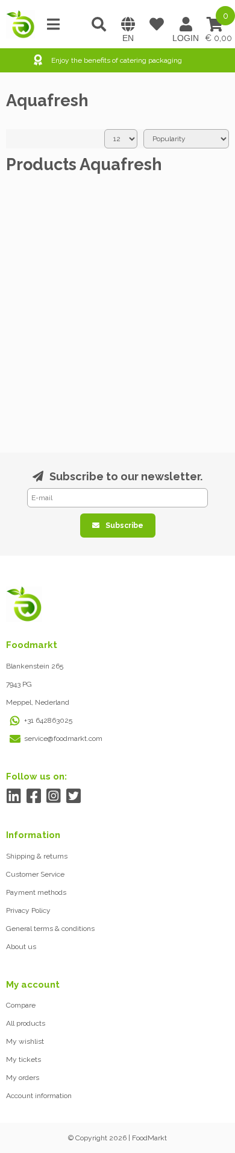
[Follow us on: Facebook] (33, 796)
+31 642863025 (48, 720)
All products (25, 1023)
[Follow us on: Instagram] (53, 796)
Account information (39, 1095)
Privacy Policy (28, 910)
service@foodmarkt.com (63, 738)
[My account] (185, 24)
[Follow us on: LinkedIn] (13, 796)
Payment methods (36, 892)
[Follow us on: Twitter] (73, 796)
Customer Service (35, 874)
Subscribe (124, 525)
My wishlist (25, 1041)
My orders (22, 1077)
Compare (21, 1005)
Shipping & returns (36, 856)
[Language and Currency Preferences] (127, 24)
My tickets (23, 1059)
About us (21, 946)
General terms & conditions (50, 928)
